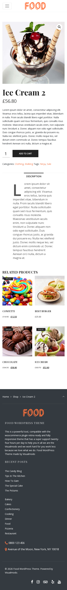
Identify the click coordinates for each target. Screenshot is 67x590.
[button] (59, 27)
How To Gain (12, 480)
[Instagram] (38, 581)
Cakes (8, 504)
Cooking (9, 513)
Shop (15, 396)
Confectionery (12, 509)
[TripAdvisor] (45, 581)
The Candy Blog (13, 471)
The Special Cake (14, 485)
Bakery (8, 499)
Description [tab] (33, 176)
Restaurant (10, 533)
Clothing (19, 163)
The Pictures (11, 490)
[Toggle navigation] (7, 6)
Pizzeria (9, 528)
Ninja (43, 163)
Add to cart (25, 153)
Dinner (8, 518)
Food (7, 523)
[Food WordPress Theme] (35, 6)
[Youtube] (59, 581)
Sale (49, 163)
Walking (29, 163)
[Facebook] (32, 581)
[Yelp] (53, 581)
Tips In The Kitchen (15, 475)
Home (5, 396)
